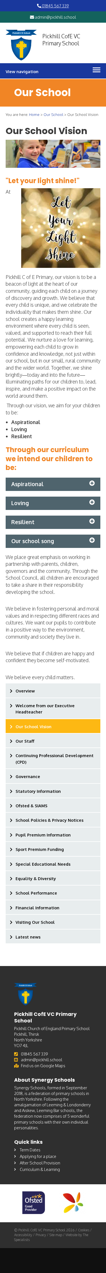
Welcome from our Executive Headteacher (45, 708)
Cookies (83, 1230)
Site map (55, 1235)
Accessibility (23, 1235)
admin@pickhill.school (55, 17)
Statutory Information (38, 791)
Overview (25, 690)
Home (34, 114)
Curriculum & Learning (40, 1169)
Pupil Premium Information (43, 834)
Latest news (28, 936)
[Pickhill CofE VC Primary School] (21, 45)
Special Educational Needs (43, 864)
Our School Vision (33, 726)
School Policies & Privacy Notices (49, 820)
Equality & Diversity (36, 878)
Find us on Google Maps (43, 1065)
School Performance (36, 892)
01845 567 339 (55, 5)
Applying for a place (38, 1156)
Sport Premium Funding (40, 849)
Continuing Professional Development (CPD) (55, 758)
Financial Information (37, 907)
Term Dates (30, 1149)
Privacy (41, 1235)
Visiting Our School (35, 922)
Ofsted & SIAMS (31, 805)
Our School (53, 114)
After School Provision (40, 1162)
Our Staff (25, 741)
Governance (28, 776)
